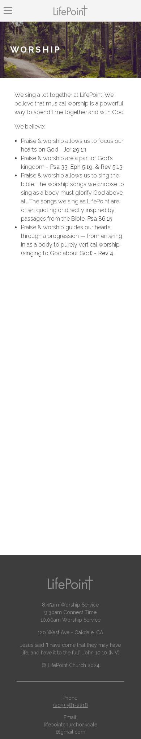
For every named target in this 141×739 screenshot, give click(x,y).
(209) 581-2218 (70, 705)
